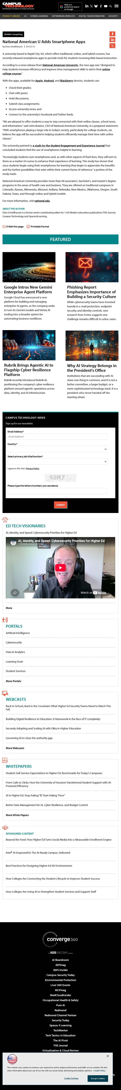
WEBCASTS (16, 699)
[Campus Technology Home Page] (18, 6)
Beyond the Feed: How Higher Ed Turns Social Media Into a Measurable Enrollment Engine (58, 839)
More (9, 608)
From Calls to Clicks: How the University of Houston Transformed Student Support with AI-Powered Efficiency (59, 784)
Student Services (16, 671)
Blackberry (66, 80)
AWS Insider (60, 970)
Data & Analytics (15, 652)
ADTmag (60, 965)
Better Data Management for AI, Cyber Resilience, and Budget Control (47, 805)
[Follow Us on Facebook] (100, 6)
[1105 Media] (60, 952)
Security (113, 16)
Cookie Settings (71, 1078)
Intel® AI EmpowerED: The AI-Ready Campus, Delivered (38, 852)
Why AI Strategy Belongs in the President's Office (92, 368)
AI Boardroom (60, 960)
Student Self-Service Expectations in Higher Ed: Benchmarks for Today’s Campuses (54, 773)
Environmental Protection (60, 980)
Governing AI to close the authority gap (29, 738)
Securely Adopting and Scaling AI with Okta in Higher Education (43, 728)
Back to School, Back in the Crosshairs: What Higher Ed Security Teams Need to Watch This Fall (58, 707)
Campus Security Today (60, 975)
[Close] (107, 1056)
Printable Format (40, 226)
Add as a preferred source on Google (71, 6)
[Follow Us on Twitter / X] (91, 6)
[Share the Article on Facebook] (112, 34)
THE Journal (60, 1045)
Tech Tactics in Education (60, 1035)
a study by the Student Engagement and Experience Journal (69, 145)
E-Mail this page (14, 226)
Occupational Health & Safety (60, 1000)
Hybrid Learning (39, 16)
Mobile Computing (13, 34)
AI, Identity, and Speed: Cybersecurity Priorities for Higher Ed (41, 532)
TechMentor (60, 1030)
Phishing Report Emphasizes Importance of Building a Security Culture (91, 291)
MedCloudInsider (60, 995)
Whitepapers (19, 766)
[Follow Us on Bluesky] (96, 6)
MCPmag (60, 990)
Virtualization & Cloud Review (60, 1050)
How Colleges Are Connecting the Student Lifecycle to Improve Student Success (53, 878)
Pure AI (60, 1005)
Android (49, 80)
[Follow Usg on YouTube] (105, 6)
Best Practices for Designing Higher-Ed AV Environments (39, 865)
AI (25, 16)
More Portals (13, 681)
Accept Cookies (98, 1078)
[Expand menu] (116, 7)
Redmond (60, 1010)
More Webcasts (15, 748)
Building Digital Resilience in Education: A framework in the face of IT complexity (53, 719)
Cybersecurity (14, 642)
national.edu (42, 201)
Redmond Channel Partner (60, 1015)
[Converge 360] (60, 939)
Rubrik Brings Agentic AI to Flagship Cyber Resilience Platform (28, 369)
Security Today (60, 1020)
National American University (60, 65)
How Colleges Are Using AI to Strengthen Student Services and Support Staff (51, 891)
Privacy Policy (32, 468)
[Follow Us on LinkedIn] (86, 5)
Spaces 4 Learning (60, 1025)
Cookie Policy (99, 1070)
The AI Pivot (60, 1040)
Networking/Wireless (63, 16)
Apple (39, 80)
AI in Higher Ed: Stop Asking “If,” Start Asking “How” (35, 795)
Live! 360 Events (60, 985)
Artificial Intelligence (18, 633)
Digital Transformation (92, 16)
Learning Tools (14, 661)
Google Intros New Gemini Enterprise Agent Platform (28, 289)
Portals (14, 626)
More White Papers (17, 815)
